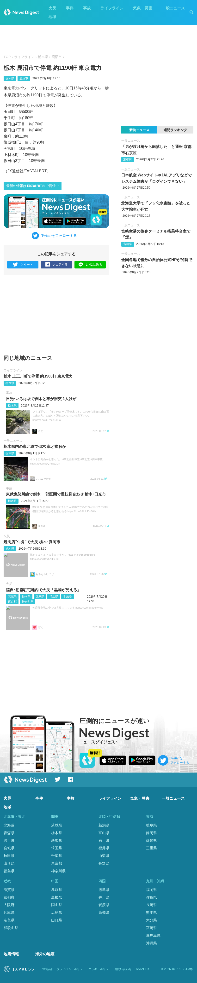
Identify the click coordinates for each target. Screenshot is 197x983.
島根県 (56, 897)
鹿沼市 (57, 57)
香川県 (103, 897)
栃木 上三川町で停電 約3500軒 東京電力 (38, 376)
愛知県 (151, 840)
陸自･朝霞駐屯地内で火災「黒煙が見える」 (43, 590)
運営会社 (48, 969)
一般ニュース (173, 8)
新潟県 (103, 825)
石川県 (103, 840)
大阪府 (9, 905)
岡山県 (56, 905)
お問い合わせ (123, 969)
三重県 (151, 848)
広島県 (56, 912)
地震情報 (11, 954)
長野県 (103, 863)
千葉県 (67, 596)
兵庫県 (9, 912)
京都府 (127, 159)
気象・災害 (142, 8)
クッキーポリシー (99, 969)
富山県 (103, 833)
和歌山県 (11, 928)
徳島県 (103, 890)
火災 (52, 8)
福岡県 (151, 890)
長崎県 (151, 905)
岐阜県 (151, 825)
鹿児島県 (153, 935)
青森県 (9, 833)
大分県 (151, 920)
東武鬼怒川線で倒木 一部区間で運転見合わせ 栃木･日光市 (56, 494)
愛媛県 (103, 905)
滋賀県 (9, 890)
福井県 (103, 848)
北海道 (9, 825)
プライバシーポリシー (71, 969)
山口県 (56, 920)
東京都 (12, 601)
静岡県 (151, 833)
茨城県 (12, 596)
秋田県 (9, 856)
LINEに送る (94, 264)
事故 (87, 8)
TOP (7, 57)
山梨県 (103, 856)
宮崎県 (127, 244)
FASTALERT (143, 969)
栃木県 (43, 57)
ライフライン (111, 8)
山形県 (9, 863)
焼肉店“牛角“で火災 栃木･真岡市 (32, 542)
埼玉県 (53, 596)
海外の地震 (45, 954)
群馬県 (40, 596)
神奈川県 (27, 601)
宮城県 (9, 848)
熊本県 (151, 912)
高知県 (103, 912)
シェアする (60, 264)
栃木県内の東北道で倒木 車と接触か (35, 446)
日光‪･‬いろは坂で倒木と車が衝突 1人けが (41, 399)
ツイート (26, 264)
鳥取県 (56, 890)
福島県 (9, 871)
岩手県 (9, 840)
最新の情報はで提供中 (32, 186)
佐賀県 (151, 897)
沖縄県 (151, 943)
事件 (70, 8)
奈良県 (9, 920)
